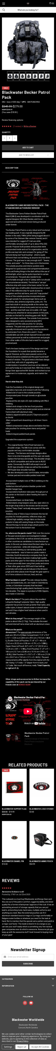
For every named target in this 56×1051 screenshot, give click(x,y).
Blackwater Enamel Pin (13, 861)
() (52, 3)
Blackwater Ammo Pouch (41, 861)
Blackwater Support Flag (14, 809)
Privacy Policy (22, 1041)
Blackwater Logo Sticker (41, 809)
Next (52, 76)
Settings (8, 1046)
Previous (3, 76)
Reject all (21, 1046)
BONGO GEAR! (25, 685)
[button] (29, 126)
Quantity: (6, 132)
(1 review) (17, 126)
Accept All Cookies (40, 1046)
